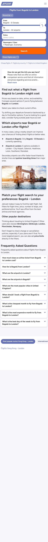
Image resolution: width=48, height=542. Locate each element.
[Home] (7, 3)
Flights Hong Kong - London (12, 348)
